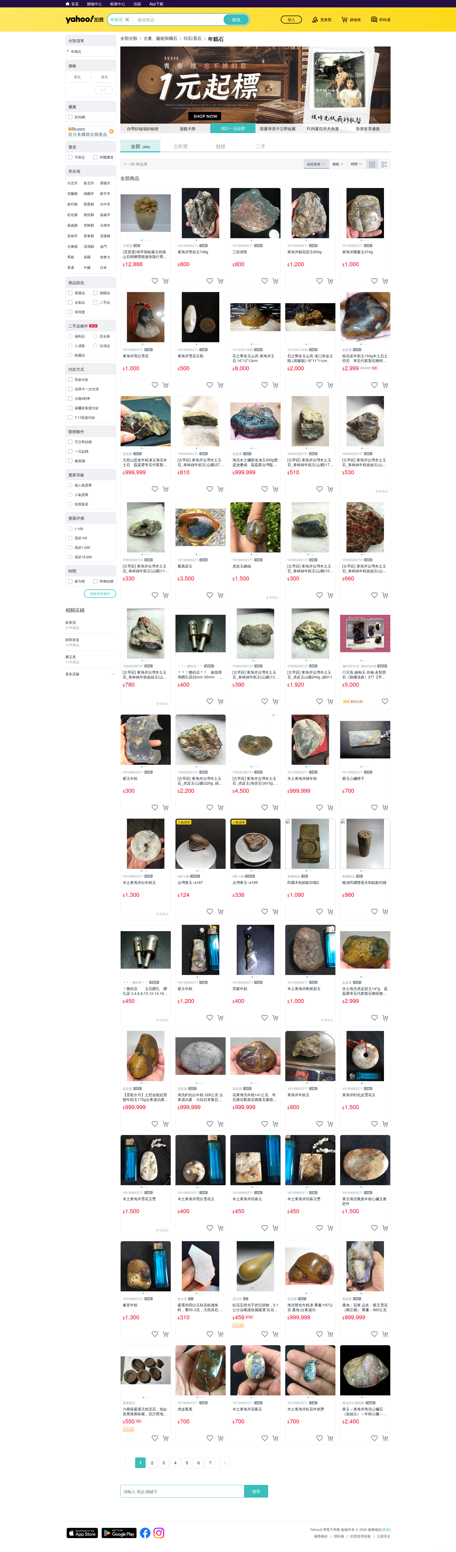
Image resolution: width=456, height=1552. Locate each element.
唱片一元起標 (233, 128)
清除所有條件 (100, 593)
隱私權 (339, 1536)
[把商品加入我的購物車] (165, 281)
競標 (220, 146)
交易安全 (384, 1536)
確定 (103, 89)
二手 (260, 146)
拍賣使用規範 (360, 1536)
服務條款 (321, 1536)
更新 (386, 1529)
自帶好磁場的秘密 (143, 128)
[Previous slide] (124, 213)
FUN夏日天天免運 (323, 128)
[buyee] (90, 131)
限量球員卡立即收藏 (278, 128)
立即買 (180, 146)
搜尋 (256, 1491)
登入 (291, 19)
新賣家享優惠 (368, 128)
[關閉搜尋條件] (127, 19)
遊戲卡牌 (188, 128)
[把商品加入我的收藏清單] (155, 281)
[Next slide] (167, 213)
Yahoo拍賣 (84, 19)
